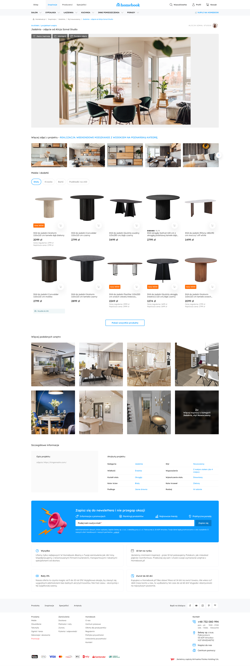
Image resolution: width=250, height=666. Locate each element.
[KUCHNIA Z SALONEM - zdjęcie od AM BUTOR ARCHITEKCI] (53, 364)
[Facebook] (190, 605)
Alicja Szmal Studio (200, 25)
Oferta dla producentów (95, 628)
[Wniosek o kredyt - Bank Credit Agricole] (114, 657)
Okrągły (138, 477)
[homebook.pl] (128, 4)
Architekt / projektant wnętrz (44, 25)
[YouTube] (196, 605)
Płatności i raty (65, 624)
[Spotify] (215, 605)
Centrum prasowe (93, 624)
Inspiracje (52, 5)
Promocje (35, 638)
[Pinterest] (208, 605)
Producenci (67, 5)
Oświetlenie (36, 624)
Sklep (35, 5)
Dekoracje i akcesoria (40, 635)
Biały (137, 483)
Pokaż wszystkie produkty (125, 322)
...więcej (116, 532)
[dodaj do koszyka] (61, 225)
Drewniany (198, 477)
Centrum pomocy (206, 650)
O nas (87, 620)
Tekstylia (35, 628)
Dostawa (62, 620)
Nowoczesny (198, 464)
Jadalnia (139, 464)
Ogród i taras (37, 631)
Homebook (90, 617)
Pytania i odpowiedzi (67, 631)
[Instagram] (202, 605)
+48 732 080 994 (208, 621)
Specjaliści (81, 5)
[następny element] (219, 155)
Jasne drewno (141, 489)
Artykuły (78, 605)
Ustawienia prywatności (95, 638)
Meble (33, 620)
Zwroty (61, 628)
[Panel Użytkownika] (196, 4)
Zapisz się (203, 523)
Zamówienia (63, 617)
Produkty (35, 605)
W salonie (197, 489)
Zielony (196, 483)
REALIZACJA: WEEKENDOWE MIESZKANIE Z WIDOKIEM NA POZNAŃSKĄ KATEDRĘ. (109, 137)
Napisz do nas (205, 645)
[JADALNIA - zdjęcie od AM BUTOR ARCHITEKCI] (101, 364)
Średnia (138, 471)
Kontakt (88, 642)
